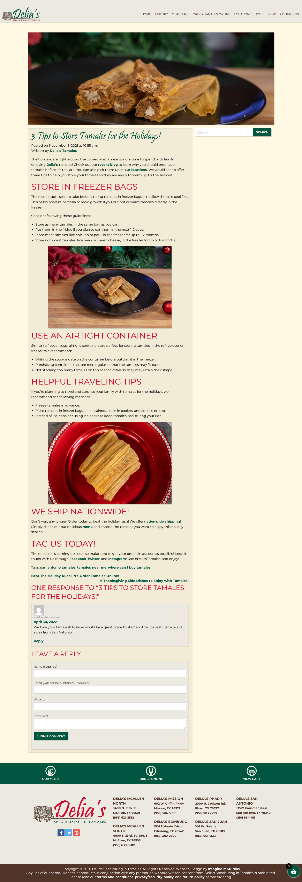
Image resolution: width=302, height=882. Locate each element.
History (161, 14)
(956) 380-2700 (165, 836)
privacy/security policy (154, 877)
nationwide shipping (162, 521)
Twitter (93, 559)
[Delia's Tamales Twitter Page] (68, 832)
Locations (242, 14)
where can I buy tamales (129, 567)
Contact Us (289, 14)
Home (146, 14)
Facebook (77, 559)
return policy (193, 877)
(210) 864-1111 (245, 817)
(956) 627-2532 (123, 817)
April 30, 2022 (45, 622)
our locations (135, 170)
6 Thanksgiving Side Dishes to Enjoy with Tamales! (144, 581)
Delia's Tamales (63, 151)
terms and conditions (115, 877)
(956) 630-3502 (124, 845)
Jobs (259, 14)
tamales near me (91, 567)
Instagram (117, 559)
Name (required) (45, 666)
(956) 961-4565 (205, 836)
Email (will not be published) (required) (62, 683)
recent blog (108, 165)
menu (88, 527)
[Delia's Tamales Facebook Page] (61, 832)
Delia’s (52, 165)
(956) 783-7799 (206, 813)
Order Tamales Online (211, 14)
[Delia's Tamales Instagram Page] (76, 832)
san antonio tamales (58, 567)
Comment (41, 716)
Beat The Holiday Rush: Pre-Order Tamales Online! (75, 576)
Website (39, 699)
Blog (271, 14)
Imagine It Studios (224, 869)
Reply (39, 641)
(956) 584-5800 (165, 813)
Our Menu (180, 14)
